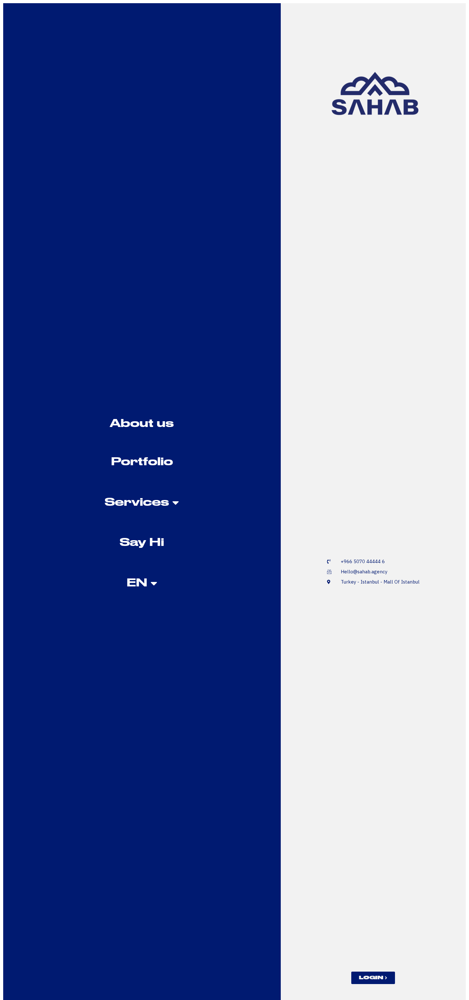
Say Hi (142, 543)
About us (142, 424)
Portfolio (142, 462)
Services (137, 502)
